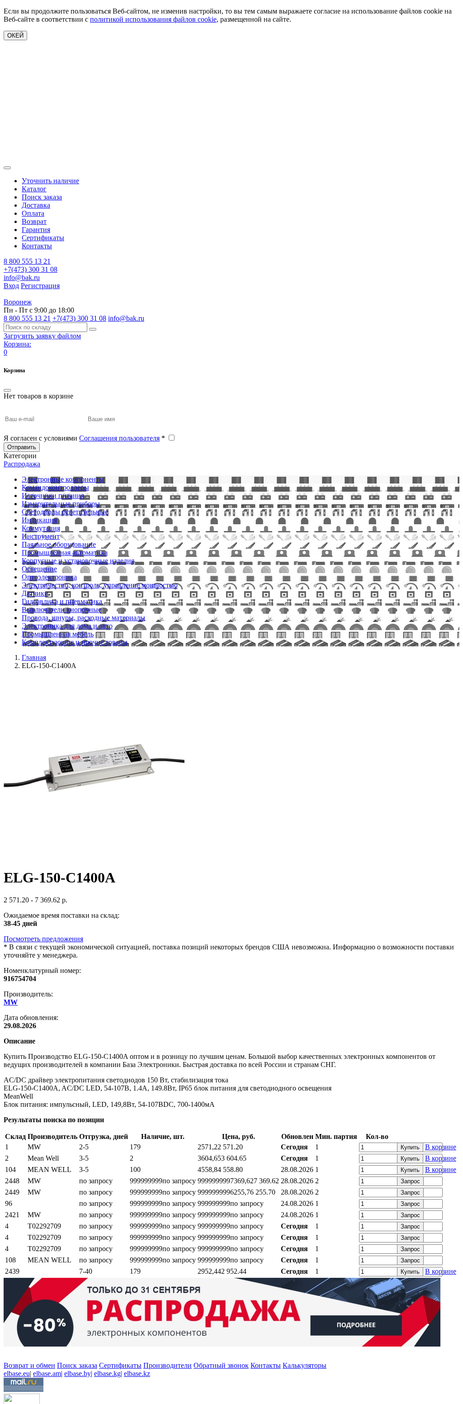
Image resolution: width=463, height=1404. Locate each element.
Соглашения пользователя (119, 438)
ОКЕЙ (15, 35)
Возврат (34, 221)
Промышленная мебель (58, 634)
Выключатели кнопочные (61, 609)
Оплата (33, 213)
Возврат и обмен (29, 1365)
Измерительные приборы (61, 504)
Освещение (39, 569)
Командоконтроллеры (55, 487)
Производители (167, 1365)
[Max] (10, 1352)
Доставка (36, 205)
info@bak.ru (22, 277)
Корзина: (17, 344)
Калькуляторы (304, 1365)
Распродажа (22, 464)
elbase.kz (137, 1373)
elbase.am (47, 1373)
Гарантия (36, 229)
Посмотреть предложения (43, 939)
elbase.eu (17, 1373)
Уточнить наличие (50, 181)
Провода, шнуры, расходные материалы (83, 617)
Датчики (35, 593)
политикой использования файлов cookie (153, 19)
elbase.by (77, 1373)
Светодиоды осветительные (65, 512)
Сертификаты (43, 238)
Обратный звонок (221, 1365)
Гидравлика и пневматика (62, 601)
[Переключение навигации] (7, 167)
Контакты (37, 246)
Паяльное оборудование (59, 544)
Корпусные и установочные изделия (78, 560)
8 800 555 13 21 (27, 261)
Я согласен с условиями (84, 438)
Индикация (39, 520)
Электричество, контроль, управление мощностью (100, 585)
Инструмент (41, 536)
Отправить (21, 447)
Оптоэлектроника (49, 577)
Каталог (34, 189)
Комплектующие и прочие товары (75, 642)
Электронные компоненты (63, 479)
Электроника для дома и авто (67, 626)
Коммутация (41, 528)
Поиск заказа (42, 197)
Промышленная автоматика (65, 552)
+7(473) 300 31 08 (30, 269)
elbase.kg (107, 1373)
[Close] (7, 390)
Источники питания (53, 495)
